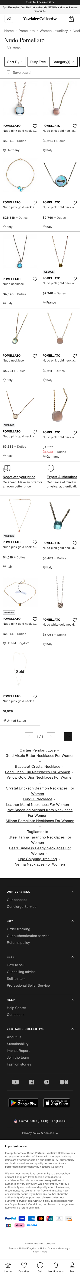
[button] (71, 19)
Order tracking (18, 928)
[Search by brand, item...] (8, 19)
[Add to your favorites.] (35, 126)
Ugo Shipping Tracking (37, 859)
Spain (36, 1251)
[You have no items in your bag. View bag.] (71, 19)
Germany (63, 1248)
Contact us (15, 1014)
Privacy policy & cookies (38, 1133)
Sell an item (16, 978)
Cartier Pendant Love (38, 750)
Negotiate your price (19, 476)
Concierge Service (21, 906)
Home (9, 30)
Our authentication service (28, 935)
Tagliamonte (37, 831)
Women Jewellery (54, 30)
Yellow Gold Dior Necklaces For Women (40, 777)
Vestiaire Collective (25, 1029)
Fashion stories (19, 1064)
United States (47, 1248)
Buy (10, 921)
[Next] (51, 736)
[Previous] (29, 736)
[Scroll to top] (68, 736)
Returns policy (18, 942)
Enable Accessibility (40, 2)
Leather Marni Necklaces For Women (37, 804)
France (12, 1248)
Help (11, 1000)
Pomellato (27, 30)
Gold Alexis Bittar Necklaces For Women (40, 755)
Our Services (18, 892)
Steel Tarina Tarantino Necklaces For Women (40, 840)
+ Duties (20, 141)
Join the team (18, 1057)
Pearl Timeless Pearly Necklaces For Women (40, 851)
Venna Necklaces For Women (40, 864)
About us (14, 1036)
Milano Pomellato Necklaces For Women (40, 821)
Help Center (16, 1007)
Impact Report (18, 1050)
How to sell (16, 964)
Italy (44, 1251)
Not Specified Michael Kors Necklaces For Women (40, 812)
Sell (11, 957)
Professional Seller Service (28, 985)
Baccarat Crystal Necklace (37, 766)
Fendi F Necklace (37, 799)
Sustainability (18, 1043)
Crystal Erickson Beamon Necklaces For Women (40, 791)
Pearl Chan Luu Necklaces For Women (37, 772)
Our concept (17, 899)
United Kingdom (28, 1248)
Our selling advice (21, 971)
